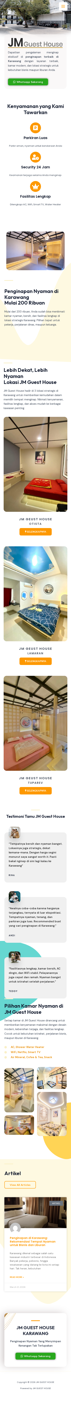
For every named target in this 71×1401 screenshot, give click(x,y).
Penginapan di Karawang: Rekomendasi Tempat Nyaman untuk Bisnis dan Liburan (33, 1241)
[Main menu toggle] (63, 6)
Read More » (17, 1277)
